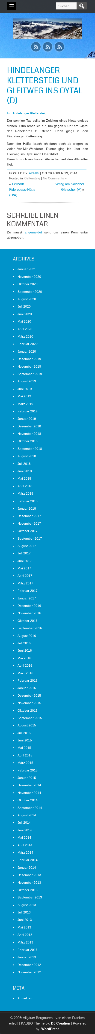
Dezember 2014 (29, 785)
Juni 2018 (25, 471)
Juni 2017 (25, 561)
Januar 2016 (27, 688)
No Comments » (55, 178)
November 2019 (29, 366)
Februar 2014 (28, 860)
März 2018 (25, 493)
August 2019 (27, 381)
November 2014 (29, 793)
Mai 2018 (24, 478)
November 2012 (29, 972)
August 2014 (27, 815)
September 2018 (30, 448)
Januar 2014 (27, 867)
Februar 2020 (28, 344)
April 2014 (25, 845)
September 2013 (30, 897)
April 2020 (25, 329)
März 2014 (25, 852)
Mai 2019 (24, 396)
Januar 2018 (27, 508)
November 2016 (29, 613)
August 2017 (27, 546)
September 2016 (30, 628)
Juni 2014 (25, 830)
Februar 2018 (28, 501)
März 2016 (25, 673)
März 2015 (25, 763)
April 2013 (25, 935)
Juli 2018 (24, 464)
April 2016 (25, 665)
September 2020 (30, 291)
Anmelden (25, 998)
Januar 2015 (27, 778)
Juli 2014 (24, 822)
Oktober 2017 (28, 531)
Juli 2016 (24, 643)
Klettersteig (32, 178)
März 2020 (25, 336)
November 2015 (29, 703)
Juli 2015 (24, 733)
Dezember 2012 (29, 965)
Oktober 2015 (28, 710)
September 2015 (30, 718)
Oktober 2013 (28, 890)
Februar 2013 (28, 950)
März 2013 (25, 942)
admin (34, 173)
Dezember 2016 (29, 606)
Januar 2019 (27, 418)
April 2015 (25, 755)
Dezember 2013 (29, 875)
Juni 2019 (25, 389)
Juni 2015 (25, 740)
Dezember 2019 (29, 359)
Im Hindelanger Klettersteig (27, 113)
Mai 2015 (24, 748)
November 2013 (29, 882)
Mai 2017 (24, 568)
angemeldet (33, 232)
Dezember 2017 (29, 516)
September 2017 (30, 538)
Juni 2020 (25, 314)
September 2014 (30, 808)
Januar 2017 (27, 598)
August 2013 (27, 905)
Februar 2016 (28, 680)
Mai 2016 (24, 658)
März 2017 (25, 583)
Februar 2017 (28, 591)
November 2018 (29, 433)
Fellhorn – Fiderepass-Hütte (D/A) (22, 189)
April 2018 (25, 486)
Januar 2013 (27, 957)
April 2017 (25, 575)
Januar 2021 (27, 269)
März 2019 (25, 404)
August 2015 (27, 725)
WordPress (50, 1029)
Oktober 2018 (28, 441)
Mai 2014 (24, 837)
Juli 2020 (24, 306)
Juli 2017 (24, 553)
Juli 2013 (24, 912)
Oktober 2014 (28, 800)
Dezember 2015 (29, 695)
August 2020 (27, 299)
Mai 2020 (24, 321)
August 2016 (27, 636)
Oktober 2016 (28, 621)
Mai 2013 (24, 927)
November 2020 (29, 276)
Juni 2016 (25, 650)
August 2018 (27, 456)
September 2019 (30, 374)
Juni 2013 (25, 920)
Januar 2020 (27, 351)
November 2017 (29, 523)
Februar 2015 (28, 770)
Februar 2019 (28, 411)
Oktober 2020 (28, 284)
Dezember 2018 (29, 426)
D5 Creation (60, 1023)
